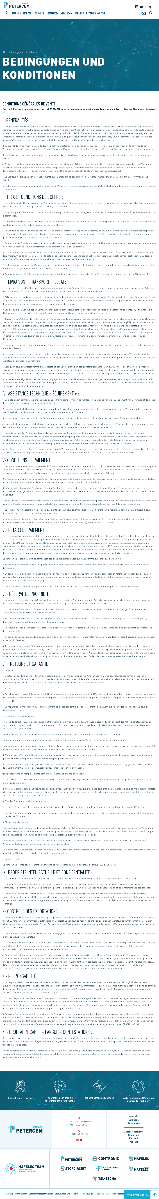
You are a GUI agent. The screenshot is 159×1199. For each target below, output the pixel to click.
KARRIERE (79, 13)
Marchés (133, 1116)
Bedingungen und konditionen (68, 1193)
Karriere (133, 1138)
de (149, 6)
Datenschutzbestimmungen (41, 1193)
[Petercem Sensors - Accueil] (4, 52)
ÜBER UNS (16, 13)
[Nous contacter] (143, 14)
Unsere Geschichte (133, 1131)
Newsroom (66, 13)
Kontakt (134, 1141)
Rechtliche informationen (16, 1193)
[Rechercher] (151, 14)
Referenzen (52, 13)
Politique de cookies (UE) (93, 1193)
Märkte (27, 13)
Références (134, 1123)
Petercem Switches (96, 13)
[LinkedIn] (136, 6)
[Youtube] (141, 6)
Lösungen (39, 13)
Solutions (134, 1119)
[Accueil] (6, 14)
